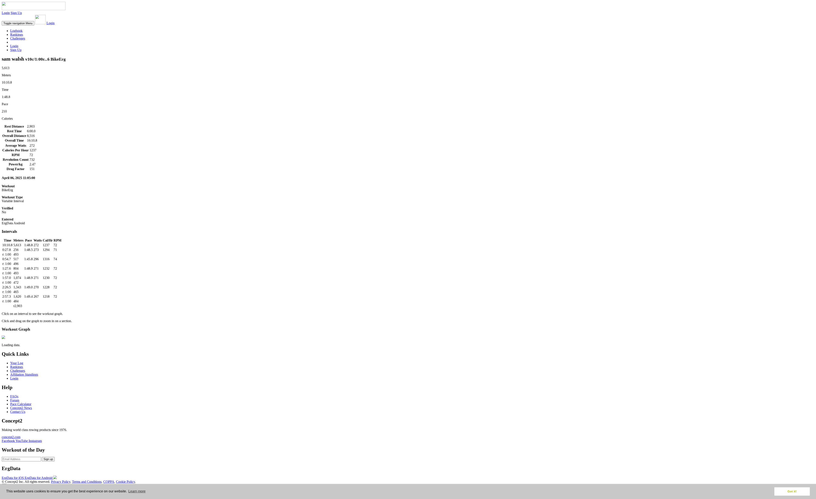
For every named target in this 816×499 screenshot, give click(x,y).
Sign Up (16, 13)
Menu (18, 23)
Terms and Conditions (87, 481)
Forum (14, 400)
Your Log (16, 363)
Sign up (48, 459)
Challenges (17, 38)
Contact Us (17, 412)
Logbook (16, 31)
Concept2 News (21, 408)
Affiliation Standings (24, 374)
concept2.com (11, 437)
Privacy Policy (60, 481)
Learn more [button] (137, 491)
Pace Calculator (20, 404)
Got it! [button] (792, 491)
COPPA (108, 481)
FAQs (14, 396)
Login (6, 13)
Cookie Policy (125, 481)
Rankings (16, 34)
